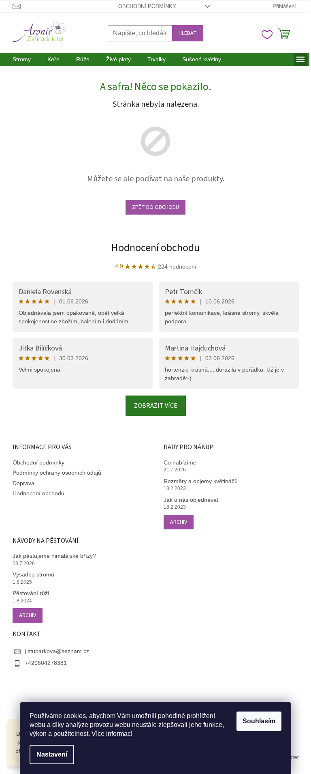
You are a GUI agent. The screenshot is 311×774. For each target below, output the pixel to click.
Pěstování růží (31, 593)
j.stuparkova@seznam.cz (57, 651)
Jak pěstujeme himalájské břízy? (54, 556)
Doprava (23, 483)
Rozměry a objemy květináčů (201, 481)
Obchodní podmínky (147, 6)
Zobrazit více (155, 405)
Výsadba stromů (33, 574)
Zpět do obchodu (155, 207)
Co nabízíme (180, 462)
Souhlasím (259, 721)
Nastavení (51, 754)
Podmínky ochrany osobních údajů (57, 472)
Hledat (188, 33)
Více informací (112, 733)
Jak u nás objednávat (191, 500)
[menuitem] (21, 59)
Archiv (178, 522)
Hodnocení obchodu (155, 247)
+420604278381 (46, 663)
